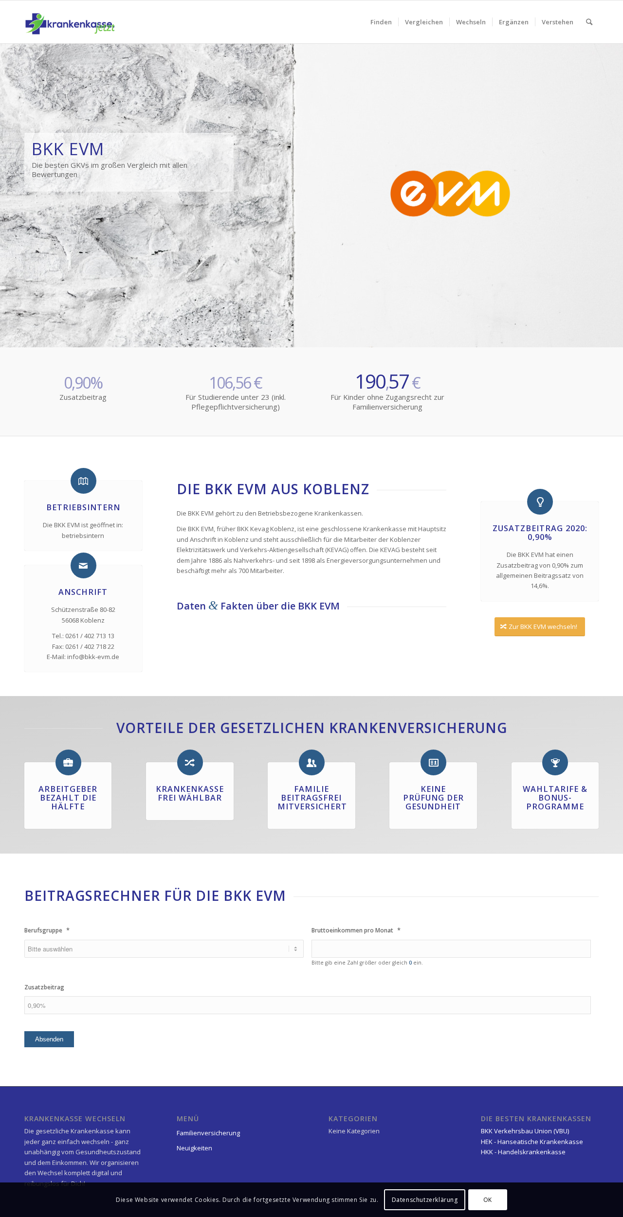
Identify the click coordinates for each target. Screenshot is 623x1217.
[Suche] (589, 21)
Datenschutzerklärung (425, 1200)
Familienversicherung (208, 1132)
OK (487, 1200)
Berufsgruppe (47, 930)
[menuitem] (381, 21)
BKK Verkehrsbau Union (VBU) (525, 1131)
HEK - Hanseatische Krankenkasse (532, 1141)
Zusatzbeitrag (44, 987)
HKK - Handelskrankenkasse (523, 1151)
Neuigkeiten (194, 1148)
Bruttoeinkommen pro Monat (356, 930)
